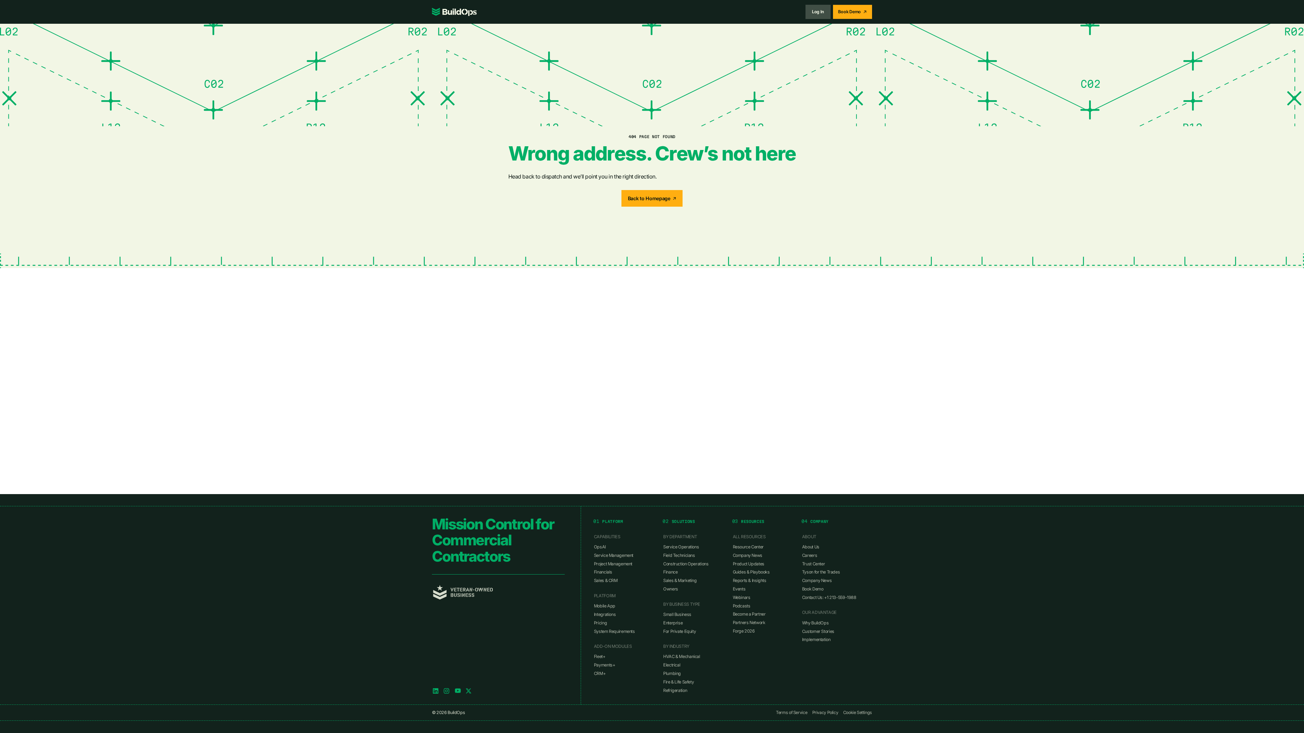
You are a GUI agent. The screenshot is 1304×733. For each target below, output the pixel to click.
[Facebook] (457, 691)
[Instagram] (446, 691)
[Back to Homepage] (652, 198)
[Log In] (818, 12)
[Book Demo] (852, 12)
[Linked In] (435, 691)
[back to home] (454, 12)
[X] (468, 691)
